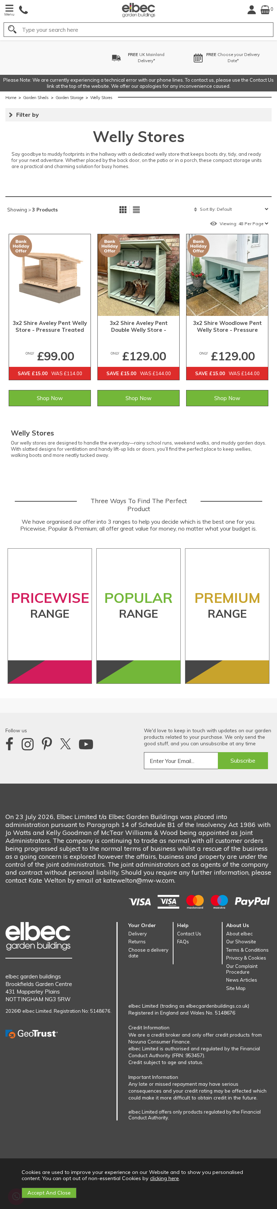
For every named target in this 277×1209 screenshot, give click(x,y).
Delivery (137, 933)
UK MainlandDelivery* (113, 57)
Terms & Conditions (247, 950)
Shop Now (50, 398)
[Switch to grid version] (123, 209)
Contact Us (189, 933)
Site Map (236, 988)
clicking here (164, 1178)
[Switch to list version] (136, 209)
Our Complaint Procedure (242, 969)
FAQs (183, 941)
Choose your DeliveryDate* (200, 57)
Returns (137, 941)
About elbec (239, 933)
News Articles (241, 980)
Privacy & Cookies (246, 958)
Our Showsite (241, 941)
